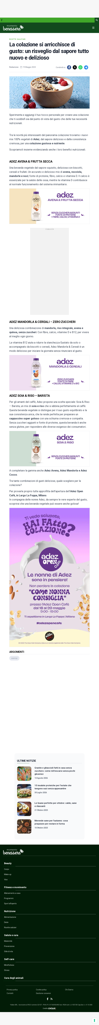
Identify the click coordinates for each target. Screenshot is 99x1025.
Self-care (9, 959)
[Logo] (13, 28)
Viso (6, 880)
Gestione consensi (43, 993)
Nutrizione (9, 911)
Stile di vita (8, 951)
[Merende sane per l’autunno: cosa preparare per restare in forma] (24, 826)
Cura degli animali (13, 978)
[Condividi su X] (75, 67)
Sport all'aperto (10, 903)
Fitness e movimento (15, 887)
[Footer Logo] (49, 852)
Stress (6, 970)
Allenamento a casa (12, 893)
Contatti (10, 993)
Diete (6, 922)
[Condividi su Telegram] (86, 67)
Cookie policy (41, 990)
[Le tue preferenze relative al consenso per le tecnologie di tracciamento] (94, 1020)
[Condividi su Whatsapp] (80, 67)
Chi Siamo (69, 990)
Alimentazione (10, 917)
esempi (14, 658)
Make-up (7, 874)
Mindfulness (9, 965)
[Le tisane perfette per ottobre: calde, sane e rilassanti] (24, 809)
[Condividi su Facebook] (69, 67)
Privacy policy (12, 990)
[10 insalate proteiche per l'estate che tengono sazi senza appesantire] (24, 791)
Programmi (8, 898)
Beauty (7, 863)
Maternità (8, 941)
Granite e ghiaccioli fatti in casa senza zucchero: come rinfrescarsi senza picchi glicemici (55, 770)
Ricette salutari (17, 39)
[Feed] (51, 999)
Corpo (6, 869)
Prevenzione (9, 946)
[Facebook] (2, 20)
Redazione (13, 67)
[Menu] (93, 27)
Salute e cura (11, 935)
